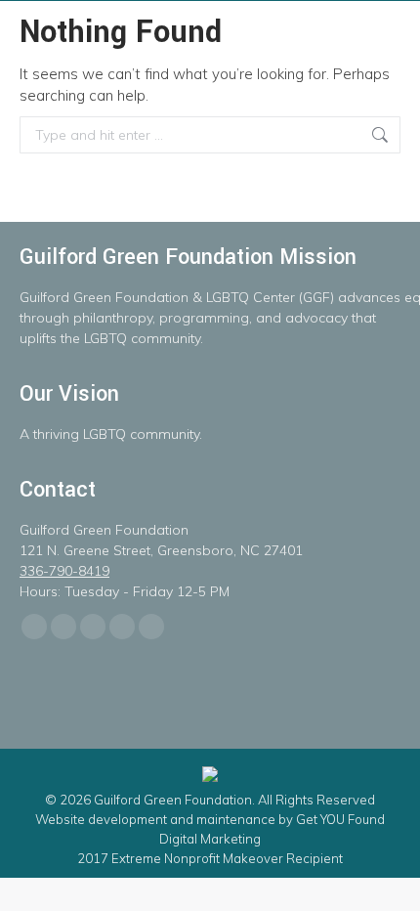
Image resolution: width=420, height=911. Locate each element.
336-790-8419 (64, 571)
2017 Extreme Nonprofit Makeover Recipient (210, 858)
